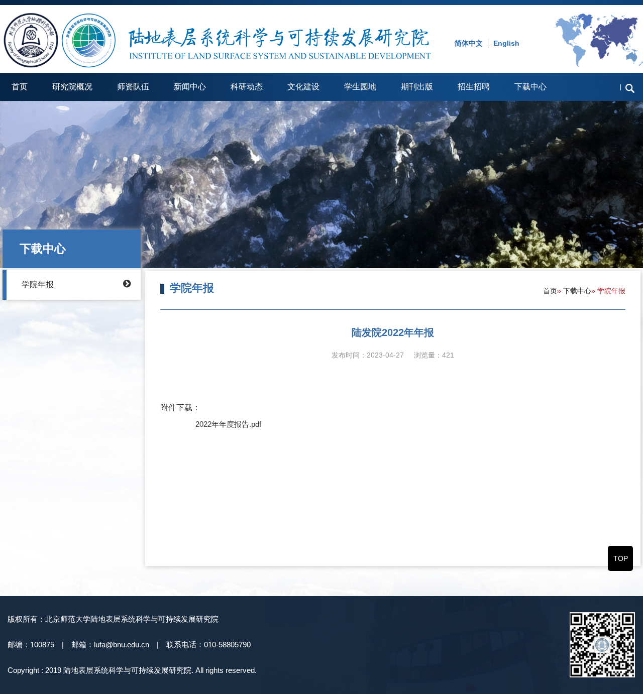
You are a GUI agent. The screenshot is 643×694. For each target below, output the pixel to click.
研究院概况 (72, 86)
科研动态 (247, 86)
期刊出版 (417, 86)
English (506, 43)
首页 (20, 86)
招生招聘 (474, 86)
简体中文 (469, 43)
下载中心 (530, 86)
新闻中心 (190, 86)
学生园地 (360, 86)
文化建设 (303, 86)
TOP (620, 558)
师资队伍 (133, 86)
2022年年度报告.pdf (228, 424)
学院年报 (38, 284)
